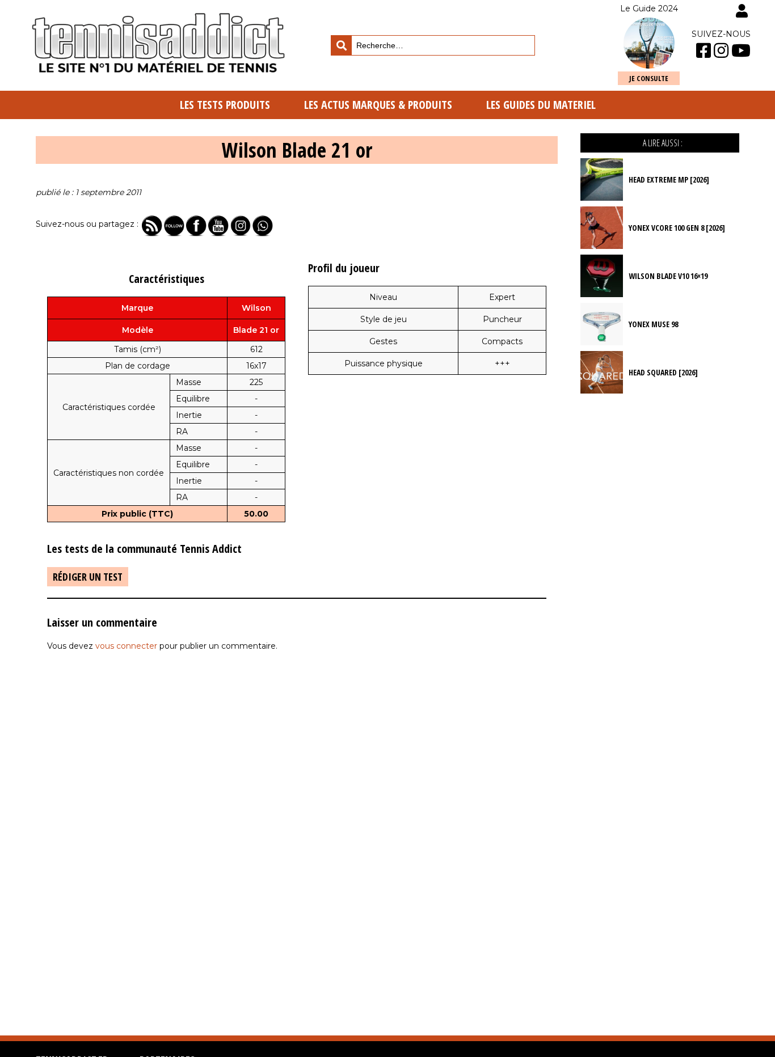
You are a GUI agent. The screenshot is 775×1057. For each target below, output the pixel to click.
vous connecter (126, 646)
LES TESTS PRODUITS (225, 104)
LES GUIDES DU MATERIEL (541, 104)
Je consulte (648, 78)
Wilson (256, 308)
